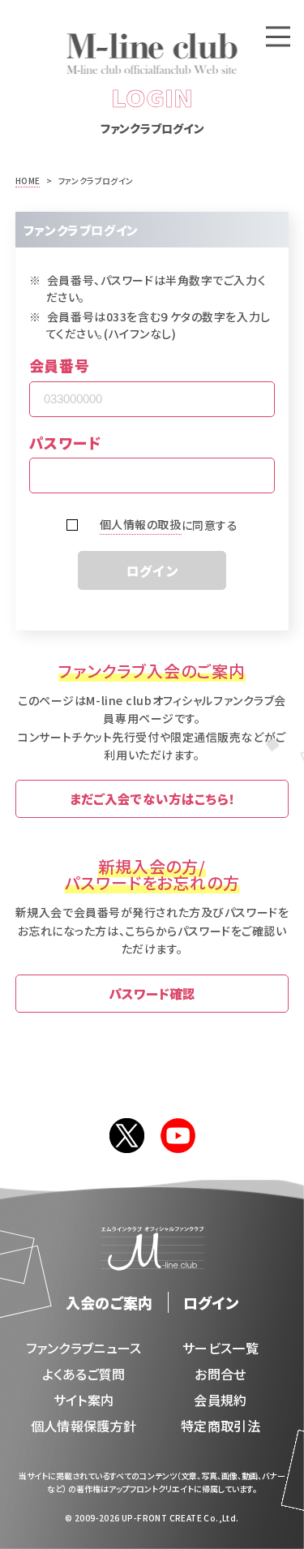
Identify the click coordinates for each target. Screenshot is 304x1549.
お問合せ (220, 1373)
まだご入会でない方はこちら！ (152, 798)
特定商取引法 (220, 1425)
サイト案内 (84, 1399)
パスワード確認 (152, 993)
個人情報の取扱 (141, 524)
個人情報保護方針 (84, 1425)
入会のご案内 (109, 1302)
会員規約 (220, 1399)
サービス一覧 (220, 1347)
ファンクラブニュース (84, 1347)
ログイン (152, 570)
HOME (28, 180)
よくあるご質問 (84, 1373)
